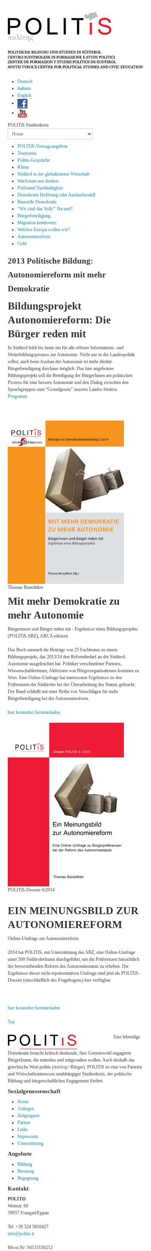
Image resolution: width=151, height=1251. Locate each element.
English (24, 95)
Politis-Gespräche (33, 160)
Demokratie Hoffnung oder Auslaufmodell (56, 195)
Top (11, 1021)
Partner (24, 1122)
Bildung (24, 1164)
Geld (21, 243)
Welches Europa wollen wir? (43, 229)
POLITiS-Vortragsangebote (42, 146)
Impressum (27, 1136)
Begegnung (27, 1178)
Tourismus (27, 153)
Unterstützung (30, 1143)
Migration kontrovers (37, 222)
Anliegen (25, 1108)
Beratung (25, 1171)
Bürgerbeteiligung (33, 215)
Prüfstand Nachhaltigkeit (40, 188)
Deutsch (25, 81)
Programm (17, 396)
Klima (23, 167)
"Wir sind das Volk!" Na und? (44, 208)
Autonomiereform (33, 236)
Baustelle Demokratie (37, 202)
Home (23, 1101)
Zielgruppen (28, 1115)
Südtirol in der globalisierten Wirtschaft (53, 174)
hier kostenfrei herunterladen (34, 712)
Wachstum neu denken (37, 181)
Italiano (24, 88)
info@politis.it (21, 1233)
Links (22, 1129)
